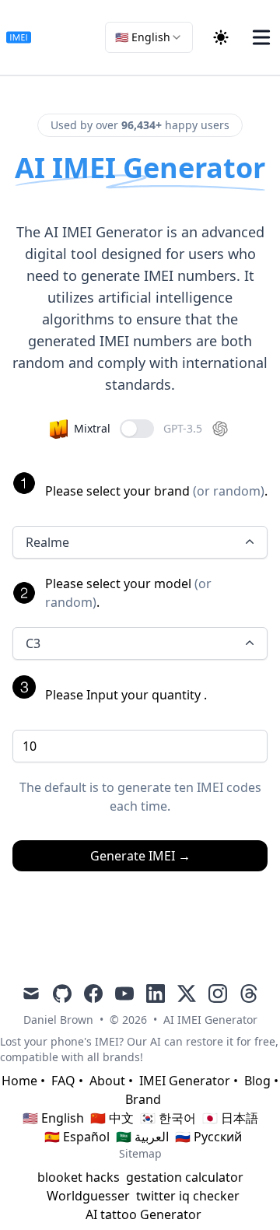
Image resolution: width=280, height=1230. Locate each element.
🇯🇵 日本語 (230, 1118)
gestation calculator (184, 1177)
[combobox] (149, 37)
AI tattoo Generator (143, 1214)
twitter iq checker (188, 1195)
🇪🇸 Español (77, 1136)
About (107, 1080)
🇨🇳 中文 (112, 1118)
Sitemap (140, 1153)
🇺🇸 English (53, 1118)
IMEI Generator (184, 1080)
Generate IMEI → (140, 855)
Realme (47, 542)
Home (19, 1080)
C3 (33, 643)
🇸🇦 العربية (142, 1136)
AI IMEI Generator (210, 1019)
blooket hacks (78, 1177)
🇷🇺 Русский (208, 1136)
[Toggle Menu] (261, 37)
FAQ (63, 1080)
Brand (143, 1099)
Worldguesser (88, 1195)
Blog (257, 1080)
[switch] (137, 428)
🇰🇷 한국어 (168, 1118)
